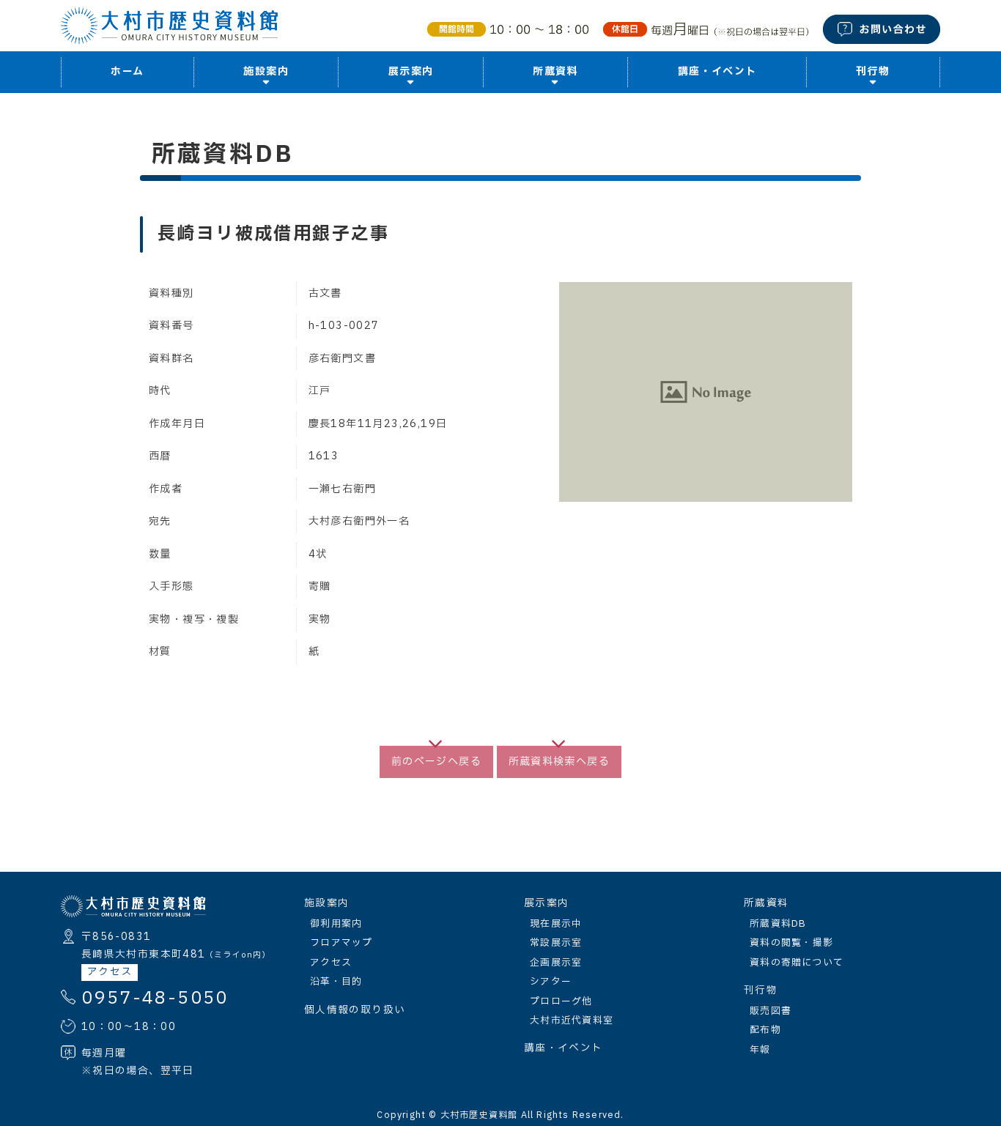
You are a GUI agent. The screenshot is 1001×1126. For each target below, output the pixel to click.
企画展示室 (556, 962)
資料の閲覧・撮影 (791, 943)
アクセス (109, 972)
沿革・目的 (336, 981)
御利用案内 (336, 923)
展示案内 (546, 903)
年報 (760, 1049)
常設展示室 (556, 943)
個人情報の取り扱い (354, 1010)
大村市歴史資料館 (479, 1115)
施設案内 (326, 903)
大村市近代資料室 (571, 1020)
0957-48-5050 (155, 998)
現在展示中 (556, 923)
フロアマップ (341, 943)
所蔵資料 (766, 903)
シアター (551, 981)
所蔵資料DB (778, 923)
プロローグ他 (561, 1001)
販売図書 (770, 1011)
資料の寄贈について (797, 962)
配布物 (765, 1030)
